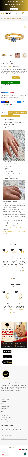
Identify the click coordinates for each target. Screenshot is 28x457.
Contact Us (3, 401)
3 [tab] (14, 278)
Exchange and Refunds (6, 417)
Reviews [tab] (10, 112)
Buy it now (10, 82)
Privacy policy (4, 419)
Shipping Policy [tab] (5, 116)
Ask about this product (8, 87)
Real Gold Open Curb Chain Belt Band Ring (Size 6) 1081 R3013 (20, 306)
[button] (6, 264)
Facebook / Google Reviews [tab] (20, 112)
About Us (3, 403)
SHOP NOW (14, 9)
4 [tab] (16, 278)
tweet (8, 92)
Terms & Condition (5, 406)
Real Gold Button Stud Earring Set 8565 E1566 (5, 260)
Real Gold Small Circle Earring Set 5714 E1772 (14, 260)
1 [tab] (11, 278)
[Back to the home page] (1, 18)
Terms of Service (4, 408)
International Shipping (6, 421)
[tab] (10, 114)
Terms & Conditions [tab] (14, 116)
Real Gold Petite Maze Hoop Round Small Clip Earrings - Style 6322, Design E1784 (22, 262)
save (12, 92)
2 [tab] (13, 278)
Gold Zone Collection (18, 447)
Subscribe (24, 438)
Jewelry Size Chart (5, 397)
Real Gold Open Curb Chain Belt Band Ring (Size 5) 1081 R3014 (7, 306)
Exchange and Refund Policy (16, 227)
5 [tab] (17, 312)
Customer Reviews (5, 399)
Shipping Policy (4, 415)
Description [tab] (4, 112)
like (3, 92)
